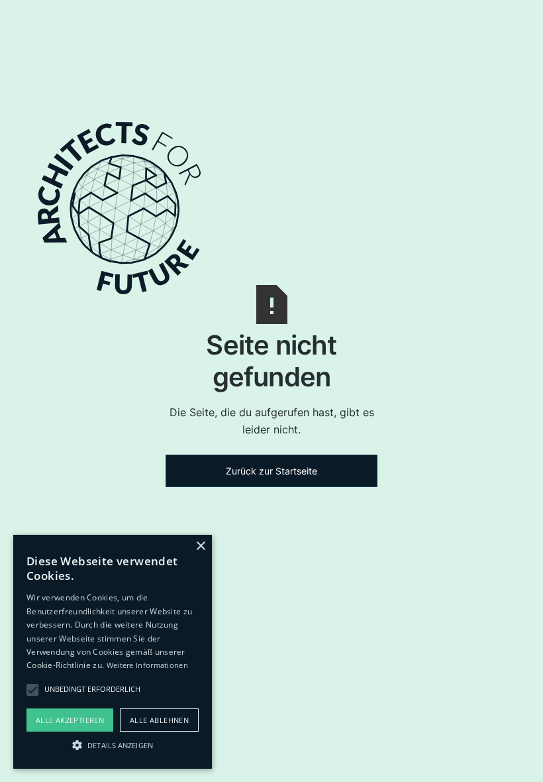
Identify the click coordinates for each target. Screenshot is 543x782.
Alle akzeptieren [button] (70, 720)
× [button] (200, 546)
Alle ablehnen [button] (159, 720)
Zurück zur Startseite (271, 470)
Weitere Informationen (147, 665)
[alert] (112, 652)
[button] (112, 745)
